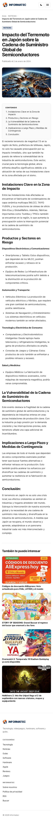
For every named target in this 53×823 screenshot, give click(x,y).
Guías (5, 753)
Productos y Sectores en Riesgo (23, 118)
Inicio (4, 16)
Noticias (6, 749)
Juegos (6, 776)
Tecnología (8, 744)
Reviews (6, 771)
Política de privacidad (12, 791)
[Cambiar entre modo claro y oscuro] (41, 4)
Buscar (6, 800)
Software (7, 758)
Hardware (7, 762)
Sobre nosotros (10, 787)
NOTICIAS (12, 16)
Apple (5, 767)
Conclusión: (13, 134)
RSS (4, 796)
